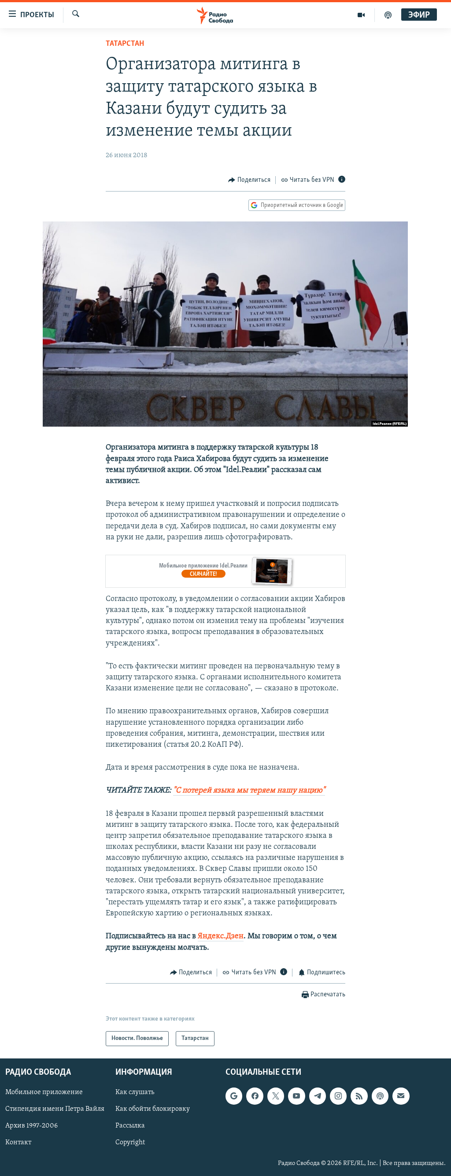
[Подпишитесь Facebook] (254, 1096)
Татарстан (125, 44)
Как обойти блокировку (152, 1109)
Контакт (18, 1143)
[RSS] (359, 1096)
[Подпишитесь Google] (234, 1096)
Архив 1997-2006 (31, 1126)
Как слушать (134, 1092)
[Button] (249, 180)
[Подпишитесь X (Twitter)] (275, 1096)
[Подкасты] (380, 1096)
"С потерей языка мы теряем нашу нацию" (249, 791)
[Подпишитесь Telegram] (317, 1096)
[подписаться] (400, 1096)
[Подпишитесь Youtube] (296, 1096)
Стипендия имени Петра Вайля (54, 1109)
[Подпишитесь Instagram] (338, 1096)
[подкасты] (388, 15)
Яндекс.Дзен (221, 936)
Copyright (130, 1143)
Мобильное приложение (44, 1092)
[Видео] (361, 15)
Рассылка (130, 1126)
